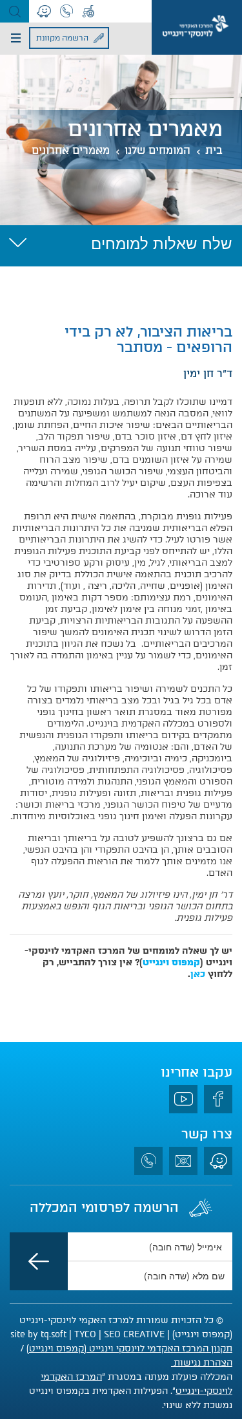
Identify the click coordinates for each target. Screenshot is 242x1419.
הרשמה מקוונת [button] (62, 37)
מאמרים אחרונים (71, 150)
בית (214, 150)
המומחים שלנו (157, 150)
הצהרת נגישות (201, 1362)
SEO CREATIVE (134, 1334)
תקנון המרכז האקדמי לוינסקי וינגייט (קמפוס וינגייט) (129, 1348)
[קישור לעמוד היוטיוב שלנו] (183, 1099)
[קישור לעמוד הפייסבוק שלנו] (218, 1099)
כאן (197, 974)
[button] (14, 11)
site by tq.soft (38, 1334)
